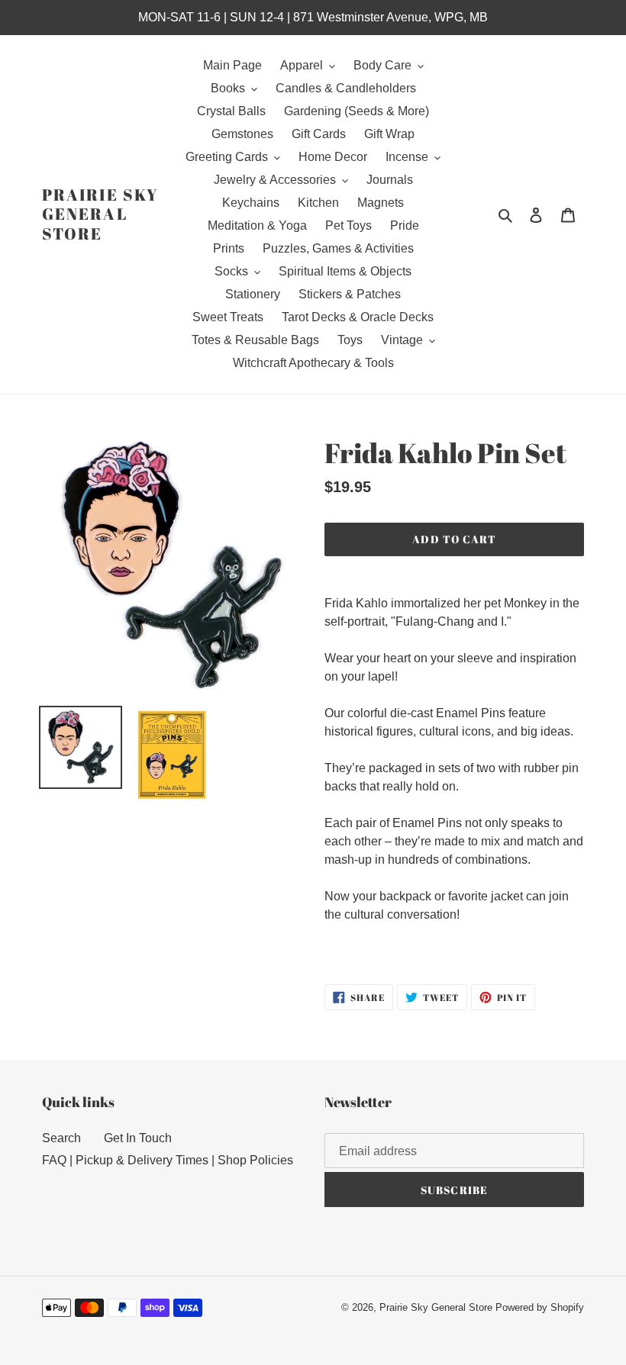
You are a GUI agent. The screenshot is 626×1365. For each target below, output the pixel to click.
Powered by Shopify (539, 1307)
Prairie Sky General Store (100, 214)
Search (61, 1138)
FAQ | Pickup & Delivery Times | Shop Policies (167, 1160)
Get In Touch (138, 1138)
